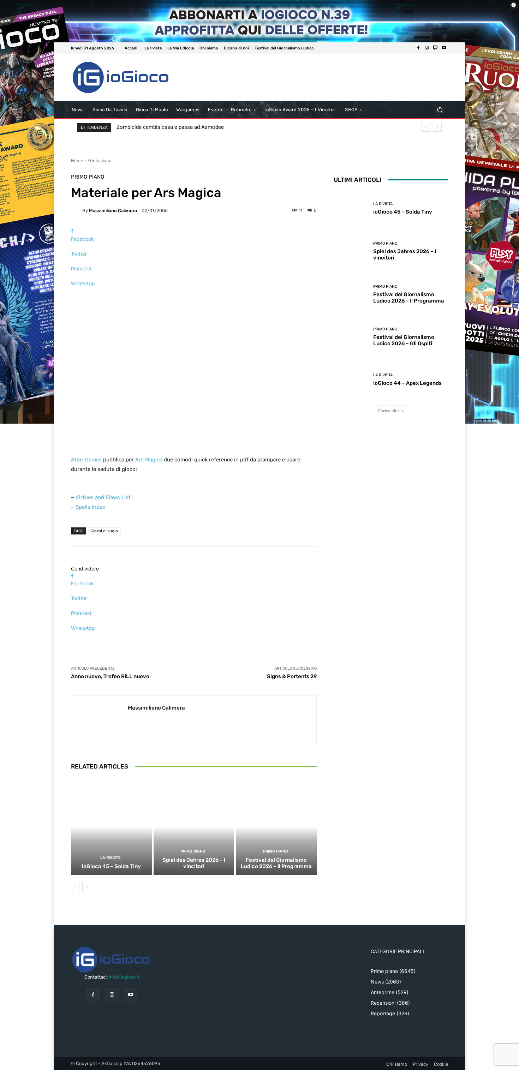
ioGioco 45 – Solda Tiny (111, 866)
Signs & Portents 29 (292, 676)
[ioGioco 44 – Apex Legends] (351, 380)
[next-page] (86, 886)
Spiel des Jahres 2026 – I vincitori (193, 863)
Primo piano (99, 160)
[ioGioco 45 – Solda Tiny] (111, 826)
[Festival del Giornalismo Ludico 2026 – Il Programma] (276, 826)
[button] (439, 110)
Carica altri (388, 411)
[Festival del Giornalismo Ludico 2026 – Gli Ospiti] (351, 337)
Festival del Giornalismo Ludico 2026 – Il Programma (276, 863)
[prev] (426, 127)
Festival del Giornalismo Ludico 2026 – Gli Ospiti (403, 340)
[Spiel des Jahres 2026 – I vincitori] (194, 826)
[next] (437, 127)
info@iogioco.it (124, 977)
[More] (194, 295)
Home (77, 160)
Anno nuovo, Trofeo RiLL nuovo (110, 676)
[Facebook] (418, 48)
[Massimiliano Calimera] (76, 210)
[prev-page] (75, 886)
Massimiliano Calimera (113, 210)
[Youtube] (444, 48)
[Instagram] (427, 48)
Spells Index (90, 507)
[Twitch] (435, 48)
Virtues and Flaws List (103, 497)
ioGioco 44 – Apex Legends (407, 383)
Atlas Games (86, 459)
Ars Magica (148, 459)
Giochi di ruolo (104, 530)
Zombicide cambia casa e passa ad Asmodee (170, 127)
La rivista (110, 858)
